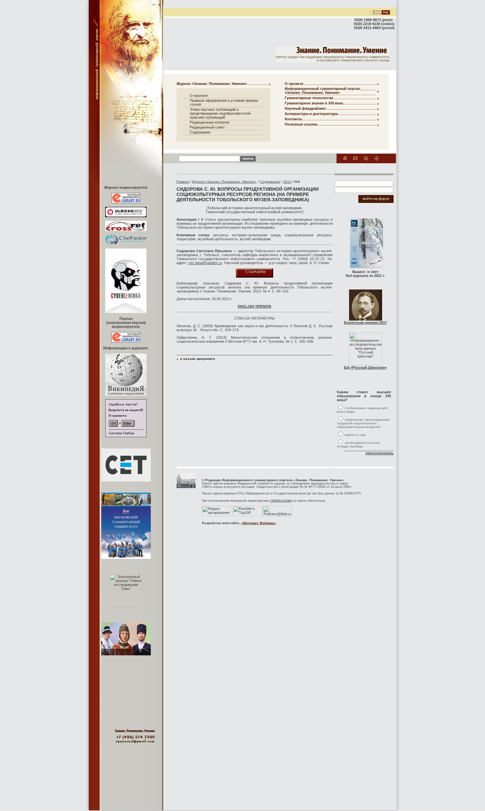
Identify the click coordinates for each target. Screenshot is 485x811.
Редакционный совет (207, 127)
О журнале (199, 95)
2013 (287, 181)
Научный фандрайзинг (305, 108)
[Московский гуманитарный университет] (186, 488)
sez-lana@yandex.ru (205, 263)
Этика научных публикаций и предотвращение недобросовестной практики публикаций (220, 113)
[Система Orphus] (125, 436)
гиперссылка (281, 500)
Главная (183, 181)
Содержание (200, 132)
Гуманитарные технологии (309, 98)
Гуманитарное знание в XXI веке (314, 103)
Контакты (293, 119)
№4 (297, 181)
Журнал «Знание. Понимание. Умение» (212, 84)
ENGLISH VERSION (254, 306)
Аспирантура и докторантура (311, 114)
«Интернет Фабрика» (258, 523)
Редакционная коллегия (209, 122)
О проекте (294, 84)
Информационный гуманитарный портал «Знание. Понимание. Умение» (322, 91)
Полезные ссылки (301, 124)
